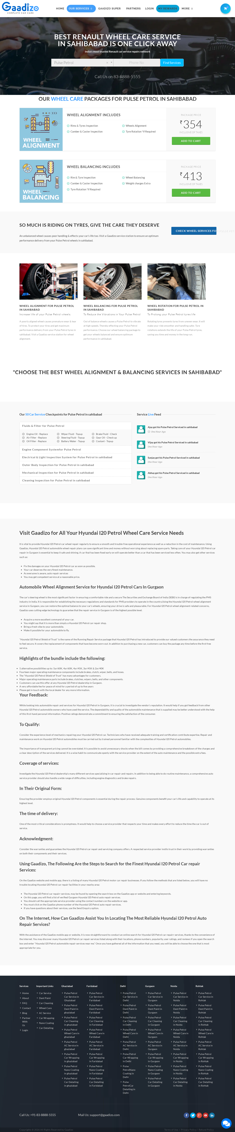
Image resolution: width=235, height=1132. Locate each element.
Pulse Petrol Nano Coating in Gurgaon (155, 1070)
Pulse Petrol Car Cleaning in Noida (180, 1021)
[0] (225, 8)
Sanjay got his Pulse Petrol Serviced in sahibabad (174, 457)
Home (25, 993)
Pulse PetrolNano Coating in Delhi (129, 1071)
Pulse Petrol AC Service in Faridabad (96, 1045)
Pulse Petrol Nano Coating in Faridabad (96, 1070)
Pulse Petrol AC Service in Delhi (130, 1045)
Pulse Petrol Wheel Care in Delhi (130, 1033)
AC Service (45, 1013)
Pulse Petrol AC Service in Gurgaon (155, 1045)
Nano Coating (46, 1022)
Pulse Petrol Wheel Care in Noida (180, 1033)
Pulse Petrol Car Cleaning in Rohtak (205, 1021)
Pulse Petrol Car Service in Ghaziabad (71, 997)
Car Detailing (46, 1027)
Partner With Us (26, 1022)
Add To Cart (191, 140)
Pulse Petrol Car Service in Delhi (130, 997)
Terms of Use (171, 1129)
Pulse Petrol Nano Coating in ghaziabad (71, 1070)
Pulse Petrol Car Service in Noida (180, 997)
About (25, 998)
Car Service (45, 993)
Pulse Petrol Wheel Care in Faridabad (96, 1033)
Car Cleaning (46, 1003)
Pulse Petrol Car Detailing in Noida (180, 1082)
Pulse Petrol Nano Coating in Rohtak (205, 1070)
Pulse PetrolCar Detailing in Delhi (129, 1087)
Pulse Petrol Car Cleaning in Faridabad (96, 1021)
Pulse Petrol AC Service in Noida (180, 1045)
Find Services (172, 63)
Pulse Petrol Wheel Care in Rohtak (205, 1033)
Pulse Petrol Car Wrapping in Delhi (130, 1058)
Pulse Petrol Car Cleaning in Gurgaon (155, 1021)
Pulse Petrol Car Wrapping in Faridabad (96, 1058)
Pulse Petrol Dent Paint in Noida (180, 1009)
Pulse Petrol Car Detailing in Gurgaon (155, 1082)
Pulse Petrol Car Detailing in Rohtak (205, 1082)
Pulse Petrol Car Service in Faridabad (96, 997)
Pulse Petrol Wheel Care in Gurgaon (155, 1033)
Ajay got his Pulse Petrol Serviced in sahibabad (172, 427)
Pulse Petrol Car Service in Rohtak (205, 997)
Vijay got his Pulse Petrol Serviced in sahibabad (173, 442)
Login (25, 1030)
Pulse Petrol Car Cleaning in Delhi (130, 1021)
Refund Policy (206, 1129)
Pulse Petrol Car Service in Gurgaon (155, 997)
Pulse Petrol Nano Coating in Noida (180, 1070)
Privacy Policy (188, 1129)
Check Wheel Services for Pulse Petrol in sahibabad (196, 230)
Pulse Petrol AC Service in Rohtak (205, 1045)
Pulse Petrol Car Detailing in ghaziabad (71, 1082)
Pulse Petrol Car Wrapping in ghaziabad (71, 1058)
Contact (26, 1008)
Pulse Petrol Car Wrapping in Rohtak (205, 1058)
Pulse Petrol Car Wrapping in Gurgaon (155, 1058)
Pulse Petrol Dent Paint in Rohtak (205, 1009)
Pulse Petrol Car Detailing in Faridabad (96, 1082)
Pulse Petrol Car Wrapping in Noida (180, 1058)
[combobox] (82, 63)
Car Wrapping (46, 1018)
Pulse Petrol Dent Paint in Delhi (130, 1009)
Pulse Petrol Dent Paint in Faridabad (96, 1009)
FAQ (24, 1003)
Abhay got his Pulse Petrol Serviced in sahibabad (174, 472)
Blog (24, 1013)
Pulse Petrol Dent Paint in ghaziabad (71, 1009)
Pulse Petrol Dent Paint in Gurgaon (155, 1009)
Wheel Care (45, 1008)
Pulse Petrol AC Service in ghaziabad (71, 1045)
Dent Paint (45, 998)
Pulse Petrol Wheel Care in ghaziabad (71, 1033)
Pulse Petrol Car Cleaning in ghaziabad (71, 1021)
